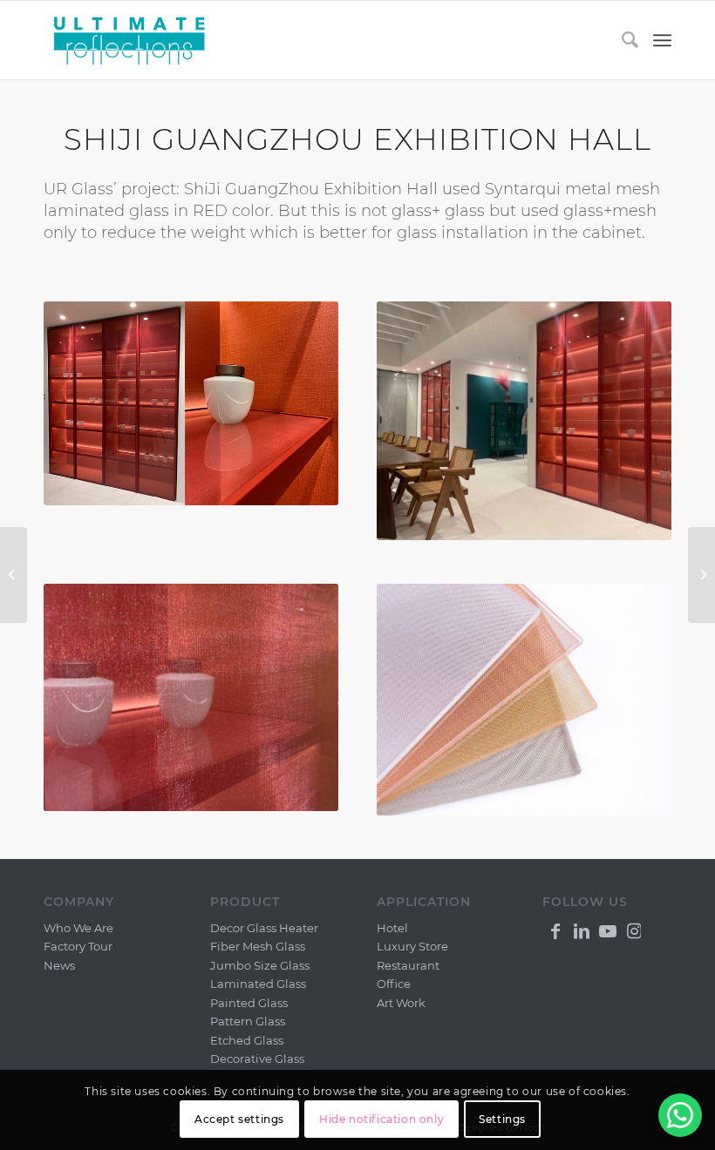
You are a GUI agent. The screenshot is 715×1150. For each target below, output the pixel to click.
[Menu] (662, 40)
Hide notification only (381, 1119)
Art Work (401, 1003)
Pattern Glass (247, 1021)
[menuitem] (622, 40)
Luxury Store (412, 946)
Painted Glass (249, 1003)
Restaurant (408, 965)
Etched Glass (246, 1040)
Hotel (392, 928)
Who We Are (78, 928)
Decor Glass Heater (264, 928)
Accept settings (239, 1119)
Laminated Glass (258, 984)
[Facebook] (555, 930)
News (59, 965)
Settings (502, 1119)
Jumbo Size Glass (260, 965)
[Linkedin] (582, 930)
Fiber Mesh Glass (257, 946)
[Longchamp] (13, 575)
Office (394, 984)
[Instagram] (634, 930)
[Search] (622, 40)
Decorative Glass (257, 1058)
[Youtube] (608, 930)
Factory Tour (78, 946)
